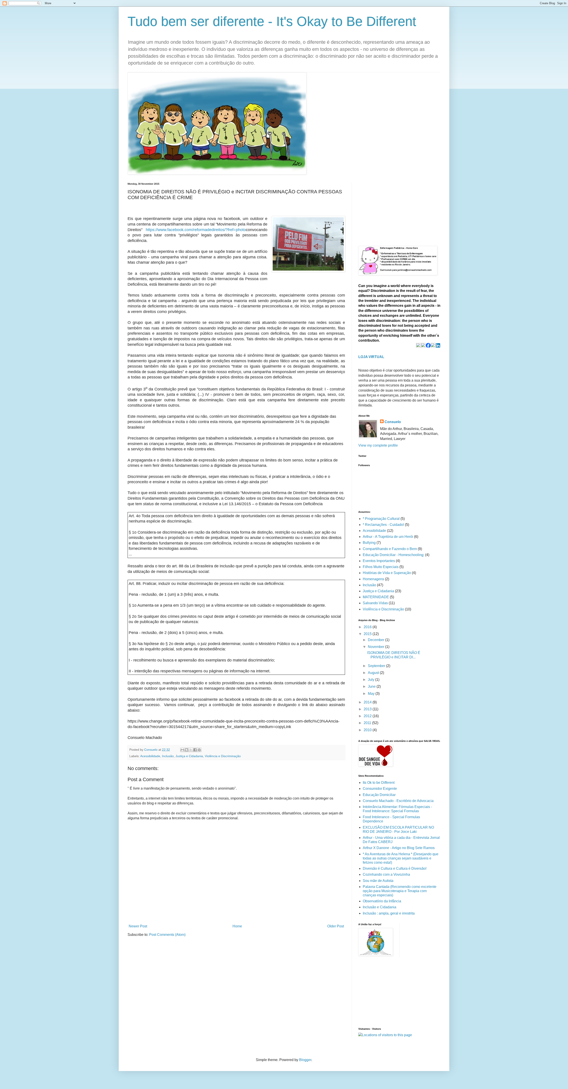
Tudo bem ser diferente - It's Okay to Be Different (272, 21)
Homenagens (373, 579)
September (377, 666)
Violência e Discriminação (223, 756)
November (376, 647)
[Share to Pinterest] (199, 750)
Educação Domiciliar (379, 795)
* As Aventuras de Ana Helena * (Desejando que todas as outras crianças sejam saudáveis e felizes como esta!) (400, 858)
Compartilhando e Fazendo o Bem (390, 549)
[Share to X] (191, 750)
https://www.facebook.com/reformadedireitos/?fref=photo (196, 230)
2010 (368, 730)
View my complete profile (378, 445)
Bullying (369, 542)
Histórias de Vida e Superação (387, 573)
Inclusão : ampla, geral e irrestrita (389, 913)
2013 (368, 709)
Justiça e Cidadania (189, 756)
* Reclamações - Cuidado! (383, 525)
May (371, 693)
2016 (368, 627)
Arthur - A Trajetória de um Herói (388, 537)
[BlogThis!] (186, 750)
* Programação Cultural (381, 519)
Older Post (335, 926)
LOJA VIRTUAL (371, 357)
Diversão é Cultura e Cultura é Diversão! (394, 868)
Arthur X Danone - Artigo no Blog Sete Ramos (399, 848)
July (371, 679)
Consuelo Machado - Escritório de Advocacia (398, 801)
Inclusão (168, 756)
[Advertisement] (391, 210)
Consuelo (393, 422)
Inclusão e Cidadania (379, 907)
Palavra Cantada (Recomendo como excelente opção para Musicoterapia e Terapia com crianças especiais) (399, 891)
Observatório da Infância (382, 901)
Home (237, 926)
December (376, 640)
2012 (368, 716)
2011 (368, 723)
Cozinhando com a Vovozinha (386, 874)
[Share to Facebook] (195, 750)
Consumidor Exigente (380, 788)
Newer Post (138, 926)
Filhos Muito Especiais (380, 567)
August (374, 673)
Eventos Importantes (379, 561)
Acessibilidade (150, 756)
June (372, 686)
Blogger (305, 1060)
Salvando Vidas (375, 603)
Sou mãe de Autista (378, 881)
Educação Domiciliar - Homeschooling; (393, 555)
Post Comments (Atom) (167, 935)
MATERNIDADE (376, 597)
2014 (368, 702)
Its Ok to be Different (378, 782)
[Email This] (182, 750)
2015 (368, 634)
